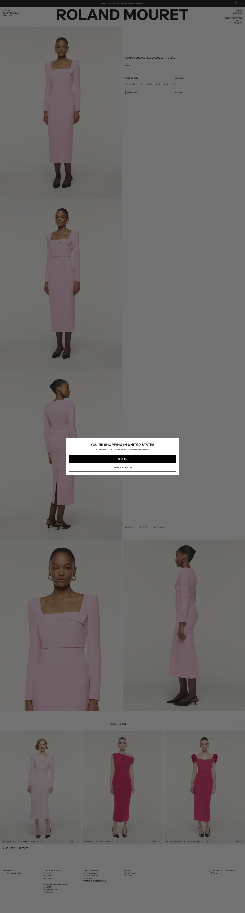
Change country (122, 467)
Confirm (123, 459)
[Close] (176, 440)
